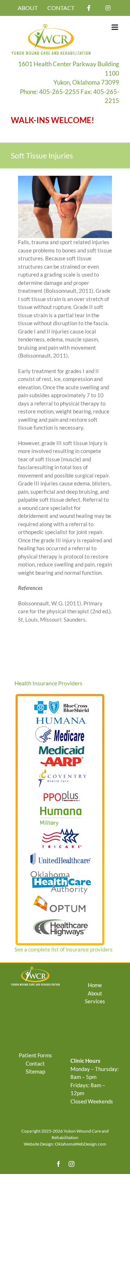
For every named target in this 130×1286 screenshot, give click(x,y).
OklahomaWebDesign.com (80, 1144)
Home (95, 985)
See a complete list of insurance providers (63, 949)
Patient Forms (35, 1055)
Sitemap (35, 1071)
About (95, 993)
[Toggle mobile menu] (115, 27)
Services (95, 1001)
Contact (35, 1063)
